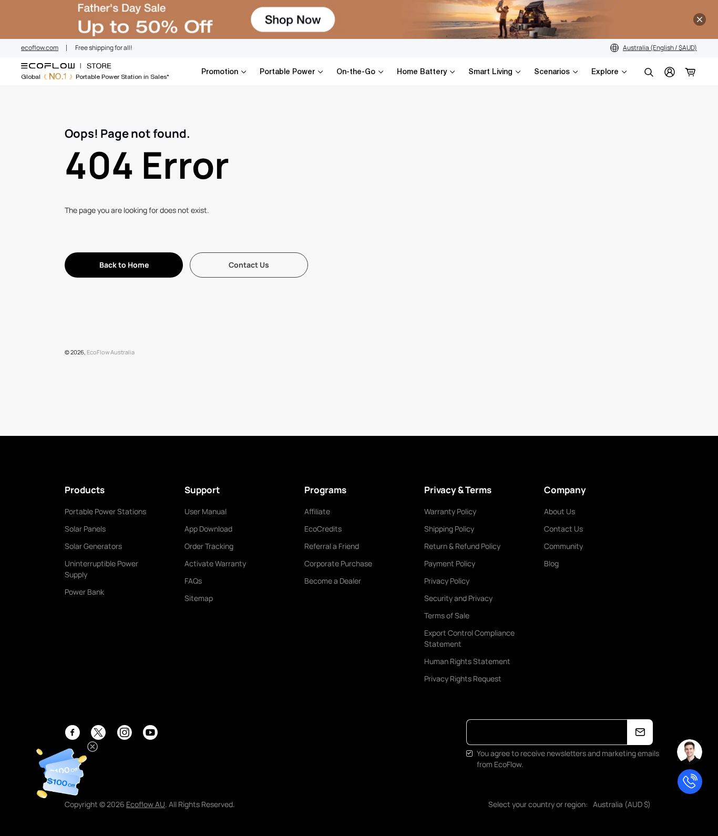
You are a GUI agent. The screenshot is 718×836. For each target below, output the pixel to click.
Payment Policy (449, 563)
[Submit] (640, 732)
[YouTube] (150, 732)
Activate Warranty (215, 563)
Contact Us (563, 529)
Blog (551, 563)
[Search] (648, 72)
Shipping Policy (449, 529)
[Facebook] (72, 732)
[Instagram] (124, 732)
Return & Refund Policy (462, 546)
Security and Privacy (458, 598)
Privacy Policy (446, 581)
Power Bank (84, 592)
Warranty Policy (450, 511)
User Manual (205, 511)
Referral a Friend (331, 546)
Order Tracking (208, 546)
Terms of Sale (446, 615)
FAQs (193, 581)
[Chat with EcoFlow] (689, 751)
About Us (559, 511)
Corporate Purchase (338, 563)
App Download (208, 529)
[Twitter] (98, 732)
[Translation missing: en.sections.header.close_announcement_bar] (699, 19)
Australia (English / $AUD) (660, 47)
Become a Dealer (332, 581)
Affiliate (317, 511)
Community (563, 546)
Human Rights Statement (467, 661)
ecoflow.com (39, 47)
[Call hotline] (690, 781)
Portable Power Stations (105, 511)
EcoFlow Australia (111, 352)
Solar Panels (85, 529)
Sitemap (198, 598)
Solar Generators (93, 546)
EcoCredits (323, 529)
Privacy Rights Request (462, 679)
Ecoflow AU (145, 804)
